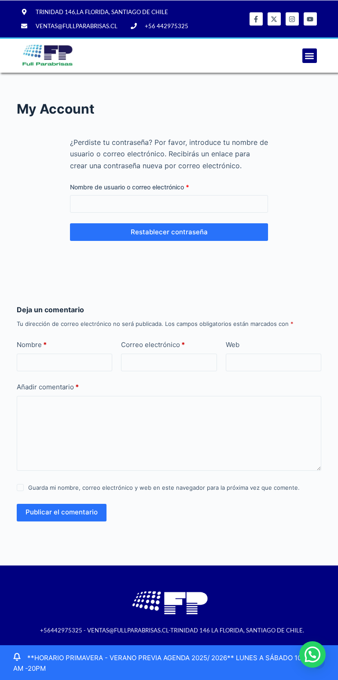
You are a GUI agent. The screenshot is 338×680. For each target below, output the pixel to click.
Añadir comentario (48, 387)
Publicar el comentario (62, 512)
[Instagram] (292, 19)
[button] (309, 55)
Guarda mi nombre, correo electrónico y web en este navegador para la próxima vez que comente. (164, 487)
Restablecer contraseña (169, 232)
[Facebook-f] (256, 19)
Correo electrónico (153, 344)
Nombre (32, 344)
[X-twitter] (274, 19)
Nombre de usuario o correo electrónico (145, 186)
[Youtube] (310, 19)
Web (232, 344)
